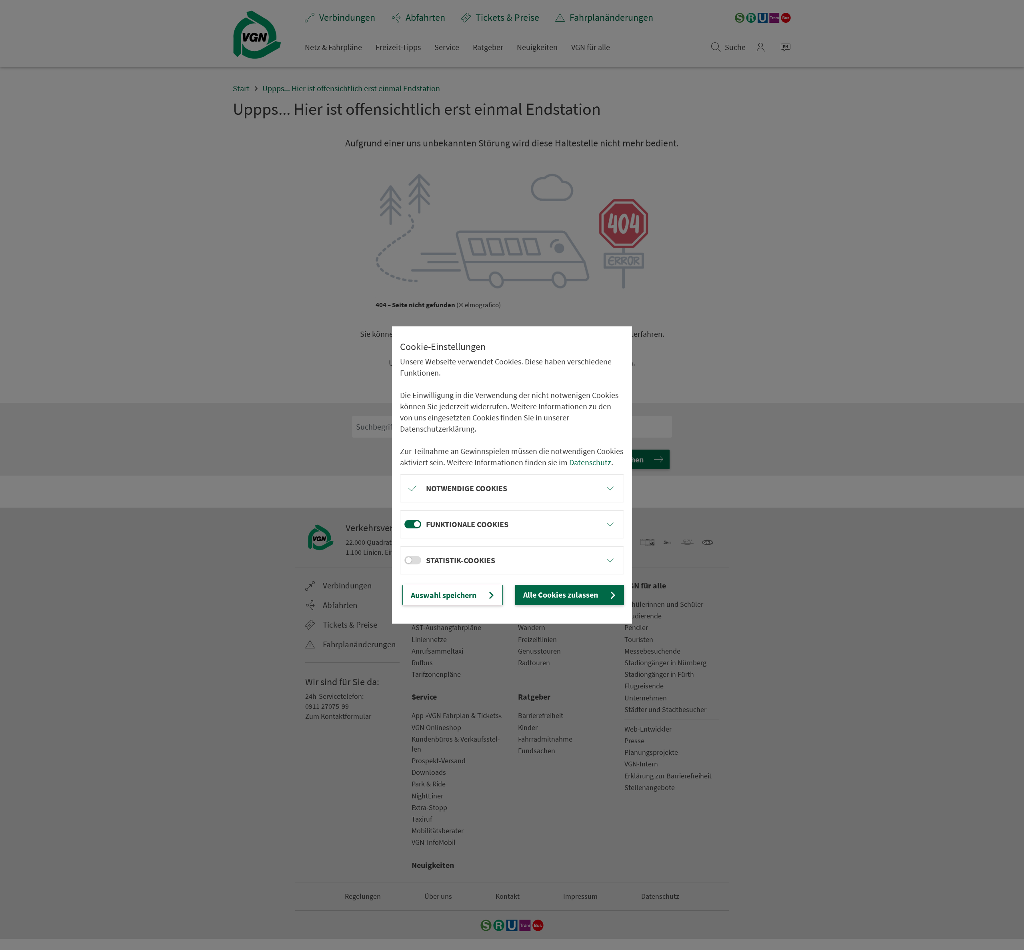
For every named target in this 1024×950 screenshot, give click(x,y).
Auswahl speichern (443, 595)
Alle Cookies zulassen (560, 595)
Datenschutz (590, 462)
